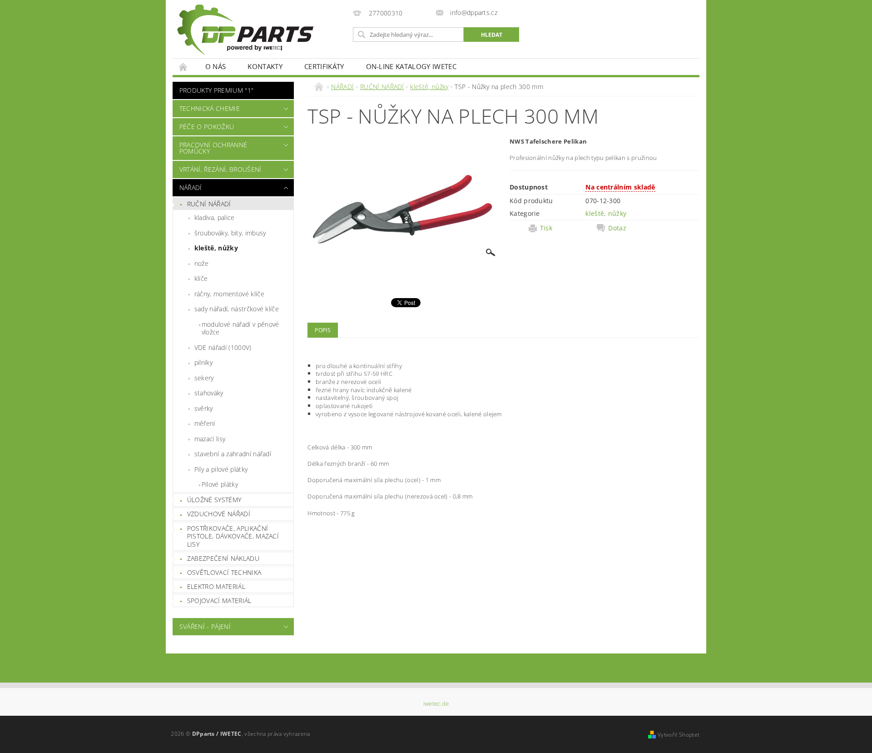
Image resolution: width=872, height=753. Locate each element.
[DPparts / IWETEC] (245, 30)
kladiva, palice (214, 217)
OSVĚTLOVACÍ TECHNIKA (224, 572)
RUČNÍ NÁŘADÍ (209, 203)
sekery (204, 378)
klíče (201, 278)
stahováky (208, 393)
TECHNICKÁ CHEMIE (209, 108)
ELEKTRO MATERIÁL (216, 586)
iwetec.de (436, 704)
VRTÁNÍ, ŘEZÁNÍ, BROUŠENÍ (220, 169)
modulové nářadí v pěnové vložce (240, 328)
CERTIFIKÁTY (324, 66)
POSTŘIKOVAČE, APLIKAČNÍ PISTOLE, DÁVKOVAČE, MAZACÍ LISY (233, 536)
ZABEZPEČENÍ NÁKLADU (223, 558)
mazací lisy (210, 438)
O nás (215, 66)
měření (204, 423)
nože (201, 263)
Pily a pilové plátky (221, 469)
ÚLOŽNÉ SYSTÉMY (214, 499)
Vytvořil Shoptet (678, 734)
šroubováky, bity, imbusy (230, 233)
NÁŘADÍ (190, 187)
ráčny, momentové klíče (229, 293)
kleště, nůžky (216, 248)
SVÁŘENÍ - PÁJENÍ (205, 626)
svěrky (203, 408)
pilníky (203, 362)
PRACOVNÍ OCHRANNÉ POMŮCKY (213, 147)
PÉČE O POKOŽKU (206, 126)
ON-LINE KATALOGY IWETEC (411, 66)
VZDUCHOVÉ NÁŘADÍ (218, 513)
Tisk (546, 228)
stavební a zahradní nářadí (232, 453)
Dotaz (617, 228)
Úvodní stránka (183, 67)
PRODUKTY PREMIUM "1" (216, 90)
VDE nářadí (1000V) (223, 347)
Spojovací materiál (219, 600)
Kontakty (265, 66)
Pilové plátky (220, 484)
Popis (323, 330)
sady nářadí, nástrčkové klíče (236, 308)
